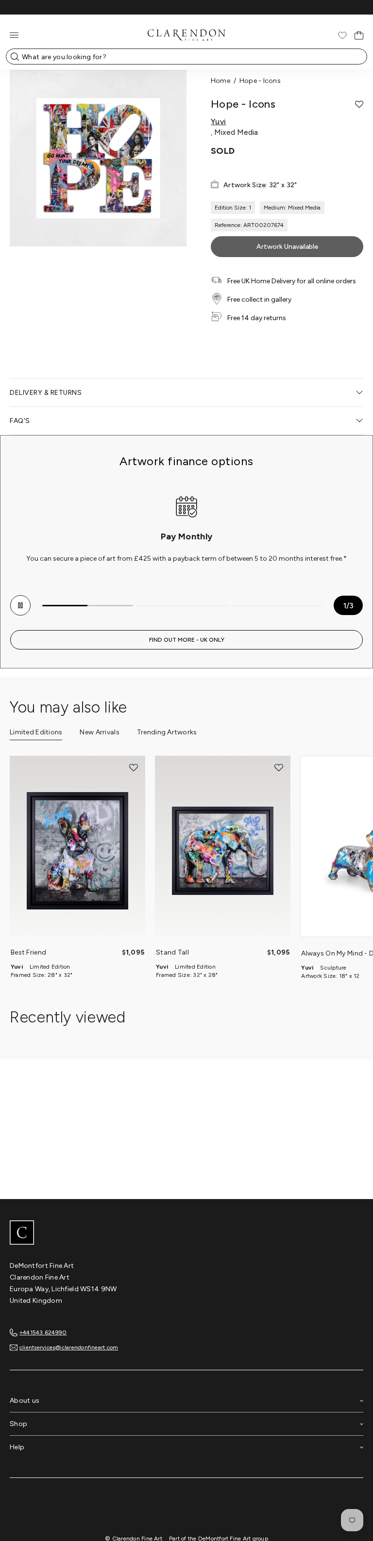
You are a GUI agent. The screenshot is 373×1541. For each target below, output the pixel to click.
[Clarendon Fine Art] (186, 1233)
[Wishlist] (342, 35)
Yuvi (218, 122)
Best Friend (28, 952)
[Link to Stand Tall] (222, 851)
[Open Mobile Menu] (14, 35)
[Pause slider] (20, 605)
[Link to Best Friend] (77, 851)
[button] (359, 104)
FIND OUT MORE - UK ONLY (186, 639)
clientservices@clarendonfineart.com (68, 1347)
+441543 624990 (43, 1332)
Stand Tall (172, 952)
